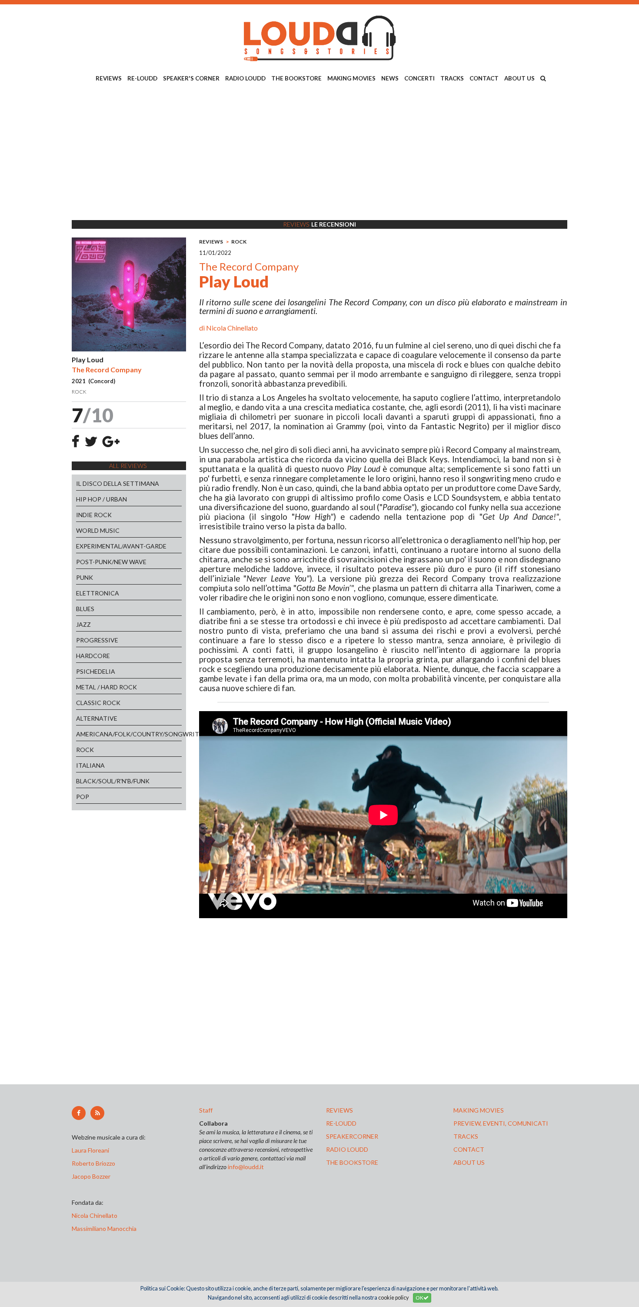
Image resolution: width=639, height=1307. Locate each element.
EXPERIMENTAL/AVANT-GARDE (121, 546)
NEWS (390, 78)
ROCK (85, 749)
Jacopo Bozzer (91, 1176)
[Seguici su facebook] (79, 1113)
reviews (339, 1110)
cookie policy (393, 1297)
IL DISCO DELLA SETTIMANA (117, 483)
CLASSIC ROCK (98, 702)
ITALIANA (90, 765)
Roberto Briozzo (93, 1163)
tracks (465, 1136)
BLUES (85, 608)
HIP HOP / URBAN (101, 499)
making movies (478, 1110)
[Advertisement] (319, 153)
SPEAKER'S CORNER (191, 78)
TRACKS (452, 78)
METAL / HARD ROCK (106, 687)
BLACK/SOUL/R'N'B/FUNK (113, 781)
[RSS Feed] (97, 1113)
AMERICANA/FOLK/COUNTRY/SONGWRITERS (129, 734)
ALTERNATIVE (96, 718)
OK (419, 1297)
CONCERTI (419, 78)
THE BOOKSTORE (296, 78)
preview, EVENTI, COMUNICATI (500, 1123)
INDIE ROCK (94, 514)
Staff (206, 1110)
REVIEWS (109, 78)
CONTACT (484, 78)
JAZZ (83, 624)
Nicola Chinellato (232, 328)
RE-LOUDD (142, 78)
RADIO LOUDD (245, 78)
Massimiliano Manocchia (104, 1228)
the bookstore (352, 1162)
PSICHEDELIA (95, 671)
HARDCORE (93, 655)
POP (82, 796)
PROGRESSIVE (97, 640)
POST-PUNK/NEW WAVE (111, 561)
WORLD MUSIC (98, 530)
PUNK (84, 577)
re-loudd (341, 1123)
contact (468, 1149)
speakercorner (352, 1136)
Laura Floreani (92, 1150)
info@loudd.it (246, 1166)
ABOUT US (519, 78)
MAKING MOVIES (351, 78)
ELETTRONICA (97, 593)
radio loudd (347, 1149)
